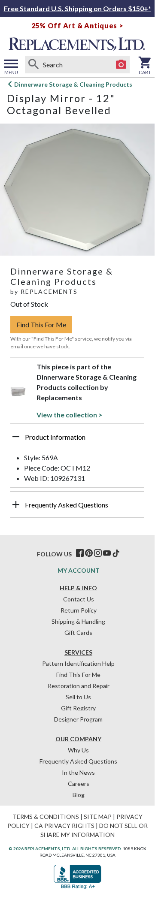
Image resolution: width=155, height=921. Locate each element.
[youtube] (107, 553)
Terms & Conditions (45, 816)
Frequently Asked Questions (78, 761)
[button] (77, 440)
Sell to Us (78, 697)
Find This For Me (41, 324)
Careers (78, 783)
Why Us (78, 750)
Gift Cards (78, 632)
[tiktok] (116, 553)
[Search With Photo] (121, 64)
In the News (78, 772)
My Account (79, 570)
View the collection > (69, 415)
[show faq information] (15, 504)
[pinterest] (89, 553)
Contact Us (78, 599)
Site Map (98, 816)
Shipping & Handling (78, 621)
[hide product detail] (15, 436)
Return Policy (79, 610)
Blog (79, 794)
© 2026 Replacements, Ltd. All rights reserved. (65, 848)
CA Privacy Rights (64, 825)
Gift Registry (78, 708)
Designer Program (78, 719)
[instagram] (98, 553)
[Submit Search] (33, 64)
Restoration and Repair (78, 685)
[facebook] (80, 553)
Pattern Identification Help (78, 663)
